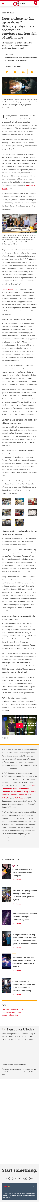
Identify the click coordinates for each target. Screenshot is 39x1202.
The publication (8, 289)
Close (34, 1188)
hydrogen (5, 1009)
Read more (16, 880)
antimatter (14, 1009)
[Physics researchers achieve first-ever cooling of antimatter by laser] (6, 917)
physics (23, 1009)
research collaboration (10, 1015)
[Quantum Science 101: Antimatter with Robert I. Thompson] (6, 871)
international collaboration (11, 1012)
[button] (8, 71)
